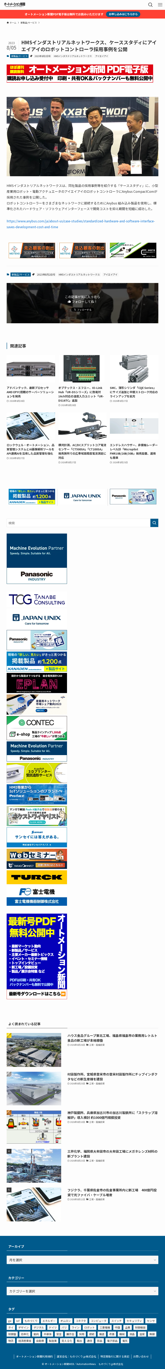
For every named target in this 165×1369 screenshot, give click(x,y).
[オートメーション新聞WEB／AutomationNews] (14, 5)
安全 (59, 1334)
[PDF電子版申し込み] (80, 81)
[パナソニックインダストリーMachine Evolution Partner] (37, 760)
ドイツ (53, 1327)
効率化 (25, 1334)
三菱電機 (105, 1327)
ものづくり (31, 1321)
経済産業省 (24, 1341)
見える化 (67, 1341)
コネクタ (81, 1321)
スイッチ (116, 1321)
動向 (36, 1334)
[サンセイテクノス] (37, 846)
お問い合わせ (141, 1356)
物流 (10, 1341)
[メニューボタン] (160, 5)
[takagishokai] (37, 867)
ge (9, 1321)
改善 (111, 1334)
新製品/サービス (19, 56)
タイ (10, 1327)
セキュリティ (134, 1321)
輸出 (79, 1341)
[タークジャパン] (37, 882)
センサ (151, 1321)
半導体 (48, 1334)
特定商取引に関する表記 (114, 1356)
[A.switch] (37, 781)
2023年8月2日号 (43, 56)
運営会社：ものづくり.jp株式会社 (76, 1356)
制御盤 (12, 1334)
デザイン (23, 1327)
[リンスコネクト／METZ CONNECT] (133, 256)
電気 (125, 1341)
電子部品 (112, 1341)
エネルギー (49, 1321)
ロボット (89, 1327)
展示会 (70, 1334)
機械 (122, 1334)
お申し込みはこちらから (123, 14)
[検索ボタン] (150, 5)
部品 (99, 1341)
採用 (81, 1334)
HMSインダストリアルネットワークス (73, 56)
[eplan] (37, 691)
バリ (64, 1327)
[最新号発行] (37, 997)
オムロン (65, 1321)
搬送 (101, 1334)
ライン (75, 1327)
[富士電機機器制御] (37, 904)
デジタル (39, 1327)
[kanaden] (32, 503)
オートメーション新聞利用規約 (34, 1356)
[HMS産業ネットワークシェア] (37, 713)
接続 (91, 1334)
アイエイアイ (101, 56)
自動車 (40, 1341)
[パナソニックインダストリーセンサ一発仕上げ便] (133, 503)
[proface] (37, 803)
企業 (127, 1327)
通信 (89, 1341)
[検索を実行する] (154, 523)
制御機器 (140, 1327)
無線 (152, 1334)
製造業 (53, 1341)
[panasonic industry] (37, 582)
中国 (117, 1327)
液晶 (132, 1334)
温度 (142, 1334)
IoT (18, 1321)
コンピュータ (98, 1321)
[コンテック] (37, 738)
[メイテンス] (32, 256)
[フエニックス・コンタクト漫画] (37, 824)
